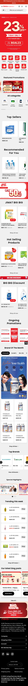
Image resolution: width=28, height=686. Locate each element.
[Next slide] (25, 86)
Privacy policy (5, 668)
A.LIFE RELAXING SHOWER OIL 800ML (14, 535)
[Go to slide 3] (15, 496)
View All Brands (13, 472)
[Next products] (23, 132)
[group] (4, 102)
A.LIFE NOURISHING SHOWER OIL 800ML (14, 507)
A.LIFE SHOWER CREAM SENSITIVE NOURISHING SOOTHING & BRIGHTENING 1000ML (14, 526)
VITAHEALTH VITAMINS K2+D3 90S (7, 415)
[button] (1, 6)
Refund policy (18, 671)
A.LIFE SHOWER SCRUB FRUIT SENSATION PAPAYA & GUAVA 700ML (14, 554)
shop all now (13, 446)
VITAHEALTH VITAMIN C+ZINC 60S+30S (7, 437)
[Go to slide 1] (12, 496)
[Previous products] (4, 132)
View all (13, 600)
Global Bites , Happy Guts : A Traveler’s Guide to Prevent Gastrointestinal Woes (11, 588)
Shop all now (14, 233)
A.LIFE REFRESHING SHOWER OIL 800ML (14, 517)
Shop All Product (13, 563)
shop (23, 509)
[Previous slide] (2, 86)
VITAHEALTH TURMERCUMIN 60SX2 (20, 437)
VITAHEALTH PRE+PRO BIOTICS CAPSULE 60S (19, 415)
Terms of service (19, 668)
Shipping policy (5, 671)
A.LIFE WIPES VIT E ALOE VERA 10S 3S (14, 545)
